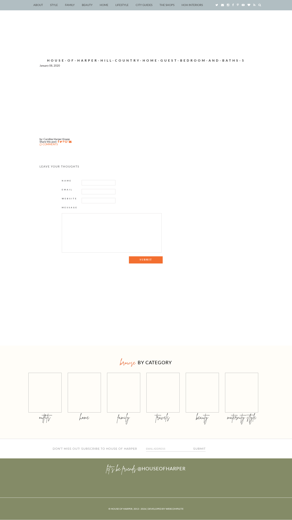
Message (70, 207)
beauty (202, 417)
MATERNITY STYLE (241, 417)
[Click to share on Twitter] (61, 141)
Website (69, 198)
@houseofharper (161, 468)
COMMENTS (50, 144)
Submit (199, 448)
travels (163, 417)
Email (67, 189)
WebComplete (175, 508)
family (124, 417)
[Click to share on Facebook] (58, 141)
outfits (44, 417)
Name (67, 180)
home (84, 417)
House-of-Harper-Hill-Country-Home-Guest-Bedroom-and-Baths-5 (146, 60)
